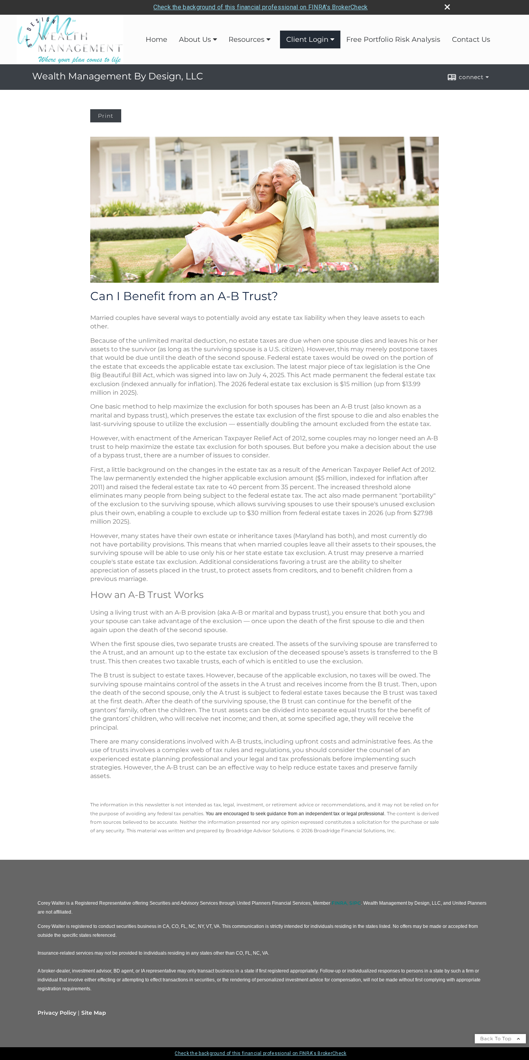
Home (156, 39)
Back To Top (496, 1038)
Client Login (307, 39)
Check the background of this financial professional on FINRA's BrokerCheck (260, 7)
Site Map (93, 1012)
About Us (195, 39)
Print (105, 115)
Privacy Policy (57, 1012)
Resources (246, 39)
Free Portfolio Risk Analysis (393, 39)
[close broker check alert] (447, 7)
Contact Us (471, 39)
